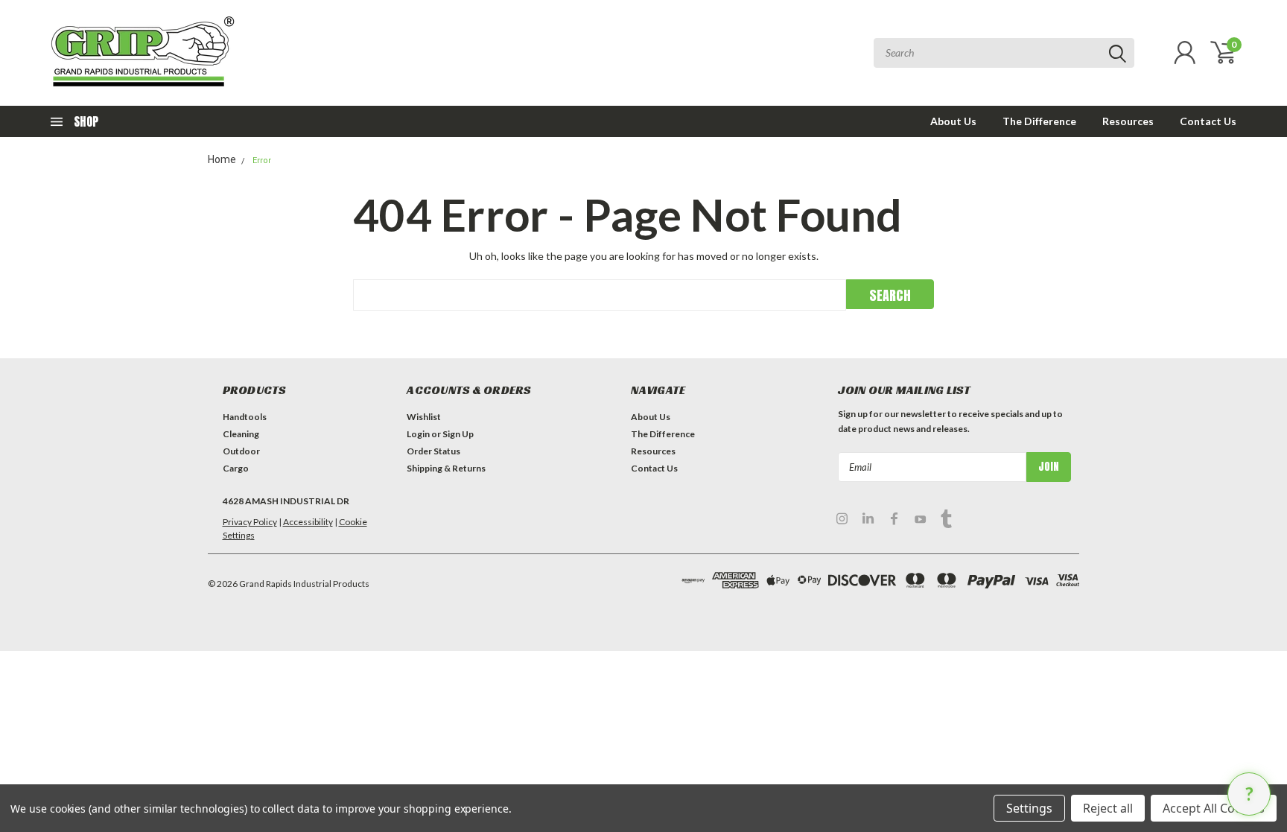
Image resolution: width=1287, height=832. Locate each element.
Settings (1029, 808)
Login (418, 433)
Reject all (1108, 808)
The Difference (1039, 121)
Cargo (236, 468)
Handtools (245, 416)
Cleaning (241, 433)
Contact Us (1208, 121)
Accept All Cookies (1214, 808)
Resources (1128, 121)
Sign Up (458, 433)
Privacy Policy (250, 521)
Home (222, 159)
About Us (953, 121)
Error (261, 160)
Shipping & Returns (446, 468)
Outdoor (241, 451)
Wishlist (424, 416)
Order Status (433, 451)
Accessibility (308, 521)
